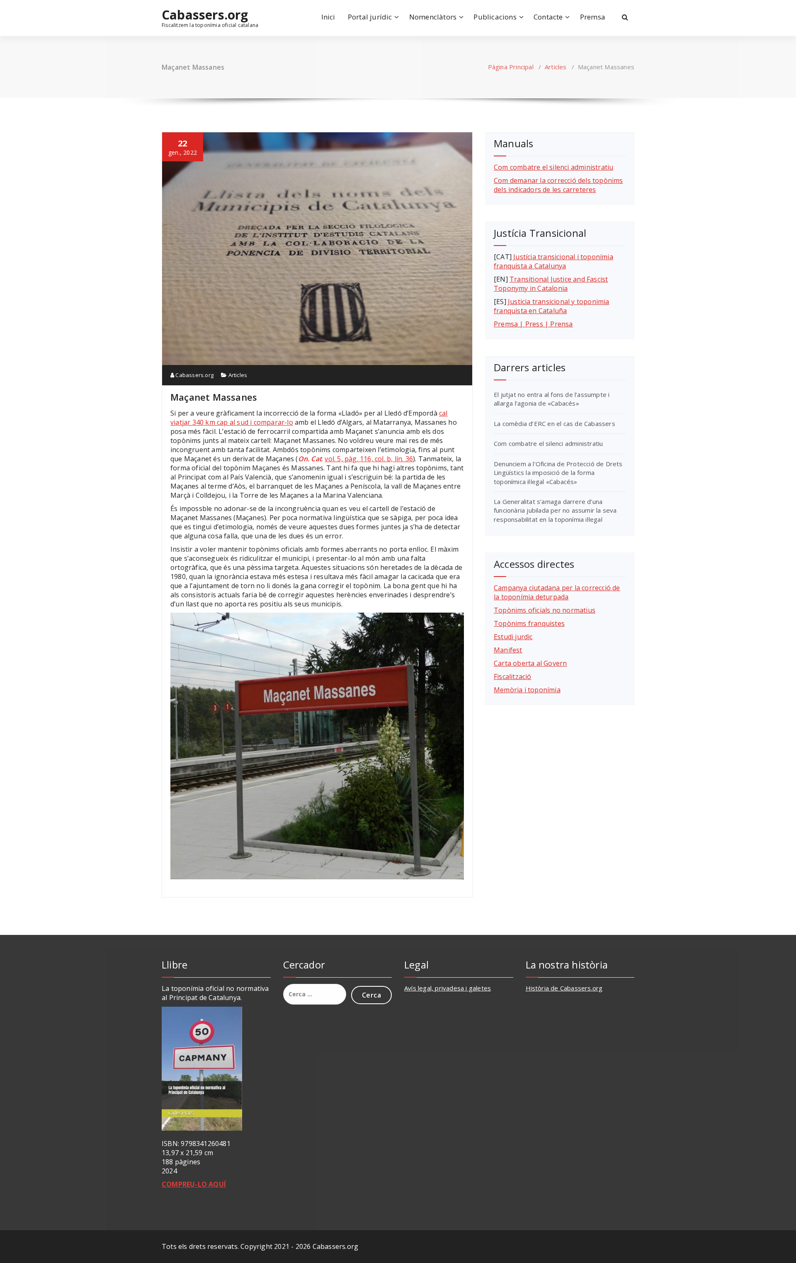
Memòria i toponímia (527, 689)
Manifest (508, 650)
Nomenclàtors (432, 17)
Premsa (592, 17)
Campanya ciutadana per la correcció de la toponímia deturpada (557, 592)
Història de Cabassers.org (564, 988)
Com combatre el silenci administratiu (553, 167)
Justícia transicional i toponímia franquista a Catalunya (553, 261)
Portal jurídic (370, 17)
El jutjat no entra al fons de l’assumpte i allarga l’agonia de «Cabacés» (551, 398)
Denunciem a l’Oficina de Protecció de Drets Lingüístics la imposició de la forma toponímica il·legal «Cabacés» (558, 473)
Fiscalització (512, 676)
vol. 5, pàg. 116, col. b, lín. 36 (369, 458)
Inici (328, 17)
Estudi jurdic (513, 636)
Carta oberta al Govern (530, 663)
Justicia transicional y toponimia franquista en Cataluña (551, 306)
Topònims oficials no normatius (544, 610)
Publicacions (494, 17)
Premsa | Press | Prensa (533, 324)
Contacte (548, 17)
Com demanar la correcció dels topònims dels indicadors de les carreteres (558, 185)
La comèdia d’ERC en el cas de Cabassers (554, 423)
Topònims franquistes (529, 623)
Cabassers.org (205, 14)
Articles (556, 67)
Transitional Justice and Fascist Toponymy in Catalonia (551, 284)
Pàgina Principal (511, 67)
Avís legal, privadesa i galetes (447, 988)
